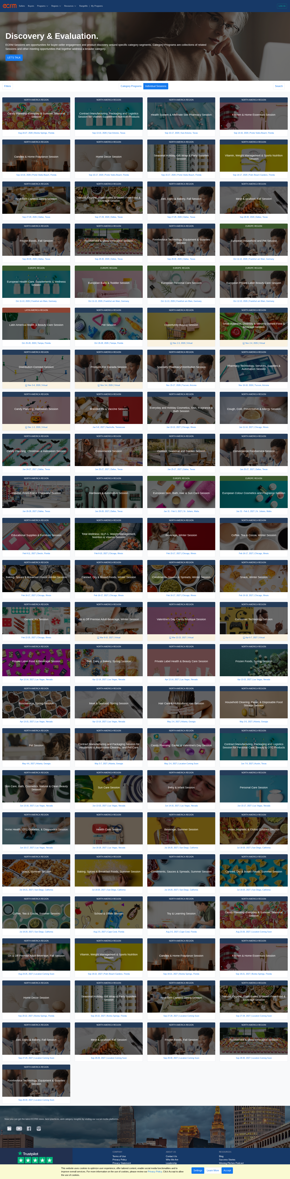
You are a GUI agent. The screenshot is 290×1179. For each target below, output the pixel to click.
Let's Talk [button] (14, 57)
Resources (69, 6)
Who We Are (172, 1159)
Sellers (22, 6)
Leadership (171, 1163)
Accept (227, 1170)
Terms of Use (119, 1156)
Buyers (31, 6)
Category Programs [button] (131, 86)
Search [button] (279, 86)
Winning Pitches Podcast (231, 1163)
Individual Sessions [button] (155, 86)
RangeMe (83, 6)
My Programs (97, 6)
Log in (282, 6)
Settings (197, 1170)
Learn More (213, 1170)
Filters (7, 86)
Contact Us (171, 1156)
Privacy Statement (122, 1163)
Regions (55, 6)
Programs (41, 6)
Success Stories (227, 1159)
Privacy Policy (120, 1159)
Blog (221, 1156)
